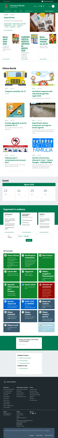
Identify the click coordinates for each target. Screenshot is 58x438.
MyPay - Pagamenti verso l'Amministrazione (8, 406)
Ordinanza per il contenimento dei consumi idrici (15, 160)
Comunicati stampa (33, 400)
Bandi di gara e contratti (21, 396)
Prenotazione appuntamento (8, 389)
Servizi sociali (5, 394)
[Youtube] (41, 6)
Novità (15, 11)
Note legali (32, 398)
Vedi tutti (29, 240)
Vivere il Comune (28, 11)
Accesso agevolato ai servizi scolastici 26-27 (16, 124)
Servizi (20, 11)
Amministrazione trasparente (22, 389)
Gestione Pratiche (6, 403)
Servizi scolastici (6, 396)
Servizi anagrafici (6, 402)
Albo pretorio (19, 391)
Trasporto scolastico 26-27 (15, 91)
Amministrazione (7, 11)
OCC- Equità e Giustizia (7, 391)
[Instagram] (43, 6)
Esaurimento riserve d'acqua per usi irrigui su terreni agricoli (41, 125)
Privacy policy (46, 430)
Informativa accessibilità (34, 393)
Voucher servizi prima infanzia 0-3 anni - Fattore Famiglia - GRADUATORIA (42, 160)
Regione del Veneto (7, 1)
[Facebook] (38, 6)
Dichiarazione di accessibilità (35, 394)
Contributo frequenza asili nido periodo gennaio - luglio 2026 (42, 93)
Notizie (6, 88)
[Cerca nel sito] (53, 6)
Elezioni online (6, 400)
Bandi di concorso (20, 394)
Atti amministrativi (20, 393)
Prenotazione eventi (7, 393)
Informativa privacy (33, 389)
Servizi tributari (6, 398)
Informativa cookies (33, 391)
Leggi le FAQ (32, 396)
